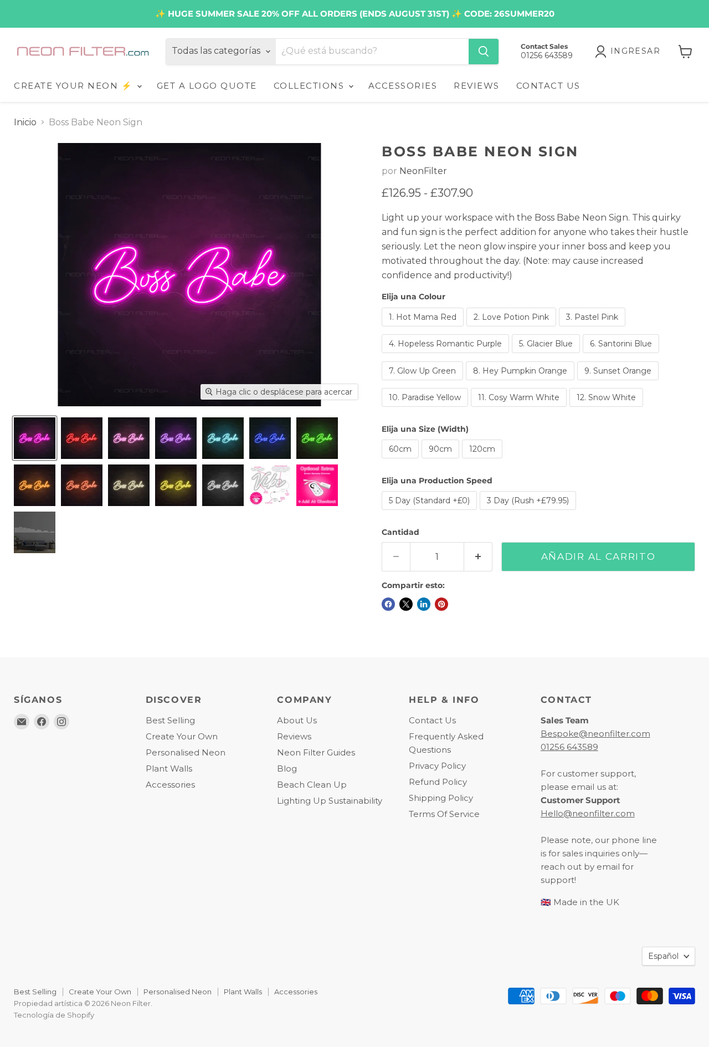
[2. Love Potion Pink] (512, 329)
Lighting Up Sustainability (329, 800)
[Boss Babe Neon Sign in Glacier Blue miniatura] (223, 438)
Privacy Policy (437, 765)
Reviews (294, 736)
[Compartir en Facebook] (388, 604)
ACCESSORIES (403, 85)
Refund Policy (438, 782)
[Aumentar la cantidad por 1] (478, 557)
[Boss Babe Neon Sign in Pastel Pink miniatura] (129, 438)
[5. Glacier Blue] (547, 355)
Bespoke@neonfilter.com (595, 733)
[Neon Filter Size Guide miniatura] (34, 532)
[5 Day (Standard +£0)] (431, 512)
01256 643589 (569, 747)
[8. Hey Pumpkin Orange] (521, 382)
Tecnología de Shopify (54, 1014)
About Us (297, 720)
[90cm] (442, 461)
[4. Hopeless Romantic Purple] (447, 355)
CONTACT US (548, 85)
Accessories (170, 784)
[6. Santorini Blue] (622, 355)
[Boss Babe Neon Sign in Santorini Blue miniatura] (270, 438)
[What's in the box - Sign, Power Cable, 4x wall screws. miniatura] (270, 485)
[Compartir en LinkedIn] (423, 604)
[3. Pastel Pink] (593, 329)
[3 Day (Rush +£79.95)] (529, 512)
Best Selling (170, 720)
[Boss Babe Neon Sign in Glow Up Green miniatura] (317, 438)
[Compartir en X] (406, 604)
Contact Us (432, 720)
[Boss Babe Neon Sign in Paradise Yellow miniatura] (176, 485)
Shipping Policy (441, 798)
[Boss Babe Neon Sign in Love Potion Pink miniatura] (34, 438)
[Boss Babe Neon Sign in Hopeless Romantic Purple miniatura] (176, 438)
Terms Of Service (444, 814)
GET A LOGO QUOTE (207, 85)
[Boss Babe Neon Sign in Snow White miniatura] (223, 485)
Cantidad (400, 532)
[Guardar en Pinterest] (441, 604)
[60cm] (402, 461)
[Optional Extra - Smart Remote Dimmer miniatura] (317, 485)
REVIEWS (477, 85)
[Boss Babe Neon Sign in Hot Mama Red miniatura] (82, 438)
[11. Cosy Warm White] (520, 409)
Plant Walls (169, 768)
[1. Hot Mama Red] (424, 329)
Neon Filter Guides (316, 752)
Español (663, 956)
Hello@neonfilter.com (588, 813)
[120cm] (483, 461)
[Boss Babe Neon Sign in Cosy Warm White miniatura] (129, 485)
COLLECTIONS (310, 85)
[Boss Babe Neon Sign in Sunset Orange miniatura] (82, 485)
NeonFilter (423, 171)
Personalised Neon (185, 752)
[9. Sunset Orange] (619, 382)
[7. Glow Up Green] (424, 382)
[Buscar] (484, 51)
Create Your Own (182, 736)
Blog (287, 768)
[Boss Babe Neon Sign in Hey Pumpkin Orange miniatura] (34, 485)
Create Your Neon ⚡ (75, 85)
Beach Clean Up (312, 784)
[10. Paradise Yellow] (426, 409)
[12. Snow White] (607, 409)
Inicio (25, 122)
